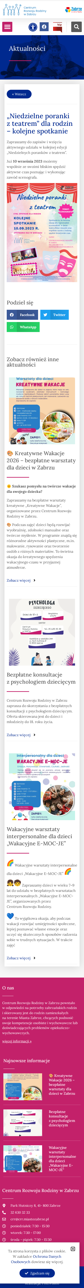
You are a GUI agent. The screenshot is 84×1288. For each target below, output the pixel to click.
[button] (7, 27)
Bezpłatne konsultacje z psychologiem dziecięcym (41, 678)
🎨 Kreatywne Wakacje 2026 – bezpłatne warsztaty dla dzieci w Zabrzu (41, 460)
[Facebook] (44, 26)
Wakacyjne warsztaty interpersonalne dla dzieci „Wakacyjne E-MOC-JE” (39, 836)
